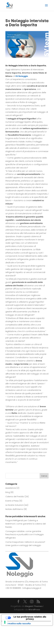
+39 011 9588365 (13, 588)
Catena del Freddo (14, 496)
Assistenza (10, 488)
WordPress (34, 609)
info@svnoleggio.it (32, 588)
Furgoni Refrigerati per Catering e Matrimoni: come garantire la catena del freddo (25, 523)
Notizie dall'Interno (14, 509)
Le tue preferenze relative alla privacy (30, 617)
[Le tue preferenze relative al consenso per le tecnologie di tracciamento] (4, 622)
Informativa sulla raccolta (17, 623)
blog (7, 492)
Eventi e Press (12, 500)
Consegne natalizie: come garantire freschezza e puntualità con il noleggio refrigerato (24, 534)
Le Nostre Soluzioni (14, 505)
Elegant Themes (34, 606)
